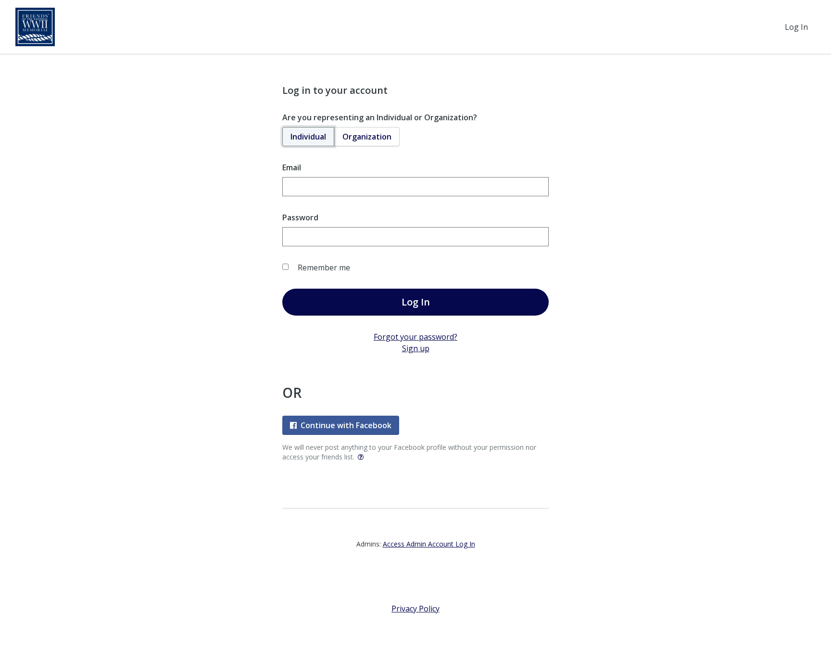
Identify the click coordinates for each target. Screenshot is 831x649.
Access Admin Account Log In (429, 543)
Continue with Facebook (346, 425)
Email (291, 167)
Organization (366, 136)
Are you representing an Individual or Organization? (379, 117)
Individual (308, 136)
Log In (796, 27)
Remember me (324, 267)
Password (300, 217)
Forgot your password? (415, 336)
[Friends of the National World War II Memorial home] (35, 27)
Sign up (415, 348)
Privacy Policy (415, 608)
